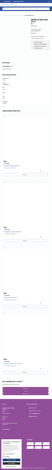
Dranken (12, 15)
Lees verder (10, 450)
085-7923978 (4, 424)
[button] (11, 466)
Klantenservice (26, 393)
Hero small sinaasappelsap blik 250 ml (12, 165)
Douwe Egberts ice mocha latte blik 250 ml (12, 231)
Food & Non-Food (7, 15)
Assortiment (25, 388)
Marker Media (42, 468)
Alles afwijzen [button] (11, 463)
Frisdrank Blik (21, 15)
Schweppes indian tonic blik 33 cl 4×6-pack (12, 363)
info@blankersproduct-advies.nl (9, 423)
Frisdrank (16, 15)
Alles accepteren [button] (11, 460)
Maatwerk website (24, 468)
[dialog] (11, 454)
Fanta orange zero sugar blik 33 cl (11, 297)
